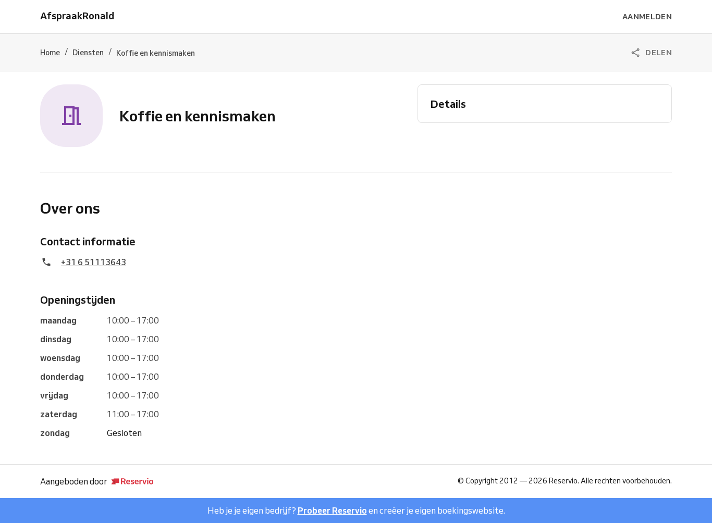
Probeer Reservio (332, 510)
